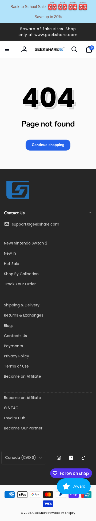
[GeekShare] (17, 199)
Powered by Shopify (61, 513)
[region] (48, 11)
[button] (7, 49)
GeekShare (40, 513)
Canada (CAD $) (20, 457)
